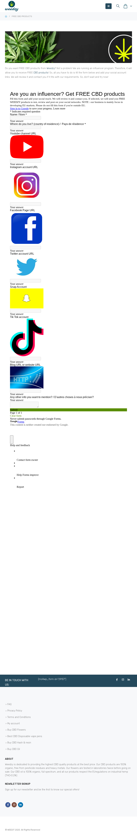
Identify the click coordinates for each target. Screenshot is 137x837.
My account (13, 723)
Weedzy (51, 68)
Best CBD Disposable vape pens (24, 736)
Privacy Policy (14, 710)
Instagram (14, 804)
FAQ (9, 704)
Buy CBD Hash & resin (19, 742)
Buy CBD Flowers (16, 730)
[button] (108, 6)
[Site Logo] (11, 6)
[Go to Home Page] (6, 16)
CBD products (40, 72)
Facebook (7, 804)
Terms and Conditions (19, 717)
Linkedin (20, 804)
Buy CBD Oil (13, 749)
